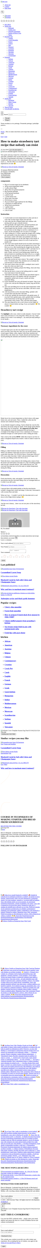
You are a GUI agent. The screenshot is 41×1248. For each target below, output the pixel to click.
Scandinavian (12, 90)
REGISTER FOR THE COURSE (11, 826)
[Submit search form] (2, 114)
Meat (5, 764)
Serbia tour (8, 26)
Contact (7, 6)
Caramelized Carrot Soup (11, 748)
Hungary (11, 47)
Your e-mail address (7, 543)
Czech (10, 85)
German (10, 78)
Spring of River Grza (14, 33)
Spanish (10, 97)
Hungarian (11, 71)
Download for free (6, 1236)
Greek (10, 67)
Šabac (10, 35)
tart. (5, 162)
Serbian (10, 59)
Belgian (10, 66)
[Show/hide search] (2, 12)
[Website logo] (4, 1)
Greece (10, 43)
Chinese (10, 69)
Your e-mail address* (7, 1230)
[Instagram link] (2, 21)
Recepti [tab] (7, 118)
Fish (10, 753)
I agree (3, 1246)
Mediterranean (12, 74)
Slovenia (11, 54)
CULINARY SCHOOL (12, 109)
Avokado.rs (4, 1201)
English (10, 93)
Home (2, 132)
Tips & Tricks (9, 107)
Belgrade (11, 28)
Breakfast (11, 100)
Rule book (8, 8)
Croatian (11, 81)
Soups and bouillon (10, 744)
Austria (10, 38)
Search (6, 114)
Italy (9, 45)
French (10, 83)
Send (36, 1198)
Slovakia (11, 52)
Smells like (8, 98)
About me (8, 5)
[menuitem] (8, 16)
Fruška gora (12, 30)
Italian (10, 79)
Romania (11, 50)
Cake (5, 136)
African (10, 61)
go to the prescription (16, 149)
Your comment (5, 552)
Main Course (12, 102)
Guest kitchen (12, 95)
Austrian (11, 64)
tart (28, 155)
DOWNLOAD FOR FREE (8, 734)
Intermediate (4, 753)
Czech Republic (13, 40)
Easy (2, 136)
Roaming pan (9, 36)
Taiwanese (11, 92)
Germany (11, 49)
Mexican (11, 76)
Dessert (10, 104)
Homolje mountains (14, 31)
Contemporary (12, 88)
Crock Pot (11, 86)
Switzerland (12, 55)
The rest (10, 105)
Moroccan (11, 73)
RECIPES (8, 24)
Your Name (4, 547)
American (11, 62)
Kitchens (7, 57)
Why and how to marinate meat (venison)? (17, 768)
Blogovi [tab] (7, 120)
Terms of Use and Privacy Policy (10, 1243)
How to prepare (6, 177)
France (10, 42)
